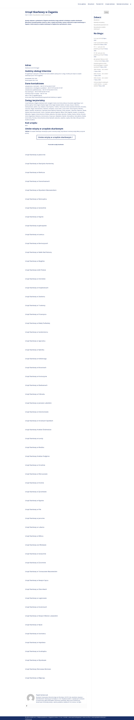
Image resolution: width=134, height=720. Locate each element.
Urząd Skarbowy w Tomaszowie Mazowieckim (41, 571)
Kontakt (65, 717)
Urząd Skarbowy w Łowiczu (34, 234)
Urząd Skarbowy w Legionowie (36, 598)
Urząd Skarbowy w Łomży (34, 438)
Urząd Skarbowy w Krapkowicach (36, 288)
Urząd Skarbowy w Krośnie (34, 483)
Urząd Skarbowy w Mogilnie (35, 261)
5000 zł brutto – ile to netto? (101, 78)
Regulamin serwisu (53, 717)
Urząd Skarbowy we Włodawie (35, 545)
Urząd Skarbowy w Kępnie (34, 217)
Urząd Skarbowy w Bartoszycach (36, 243)
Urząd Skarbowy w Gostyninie (35, 554)
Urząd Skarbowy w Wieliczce (35, 172)
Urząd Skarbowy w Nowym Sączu (36, 580)
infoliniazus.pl (28, 719)
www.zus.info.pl (86, 717)
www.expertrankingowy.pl (75, 717)
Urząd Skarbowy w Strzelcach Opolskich (39, 421)
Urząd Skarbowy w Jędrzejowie (36, 226)
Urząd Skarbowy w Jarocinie (35, 518)
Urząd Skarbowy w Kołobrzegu (36, 359)
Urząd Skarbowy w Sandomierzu (36, 332)
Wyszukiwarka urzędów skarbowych (42, 15)
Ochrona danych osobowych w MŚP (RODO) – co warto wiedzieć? (101, 84)
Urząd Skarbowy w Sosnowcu (35, 634)
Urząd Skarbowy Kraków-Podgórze (37, 456)
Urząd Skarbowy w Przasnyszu (35, 314)
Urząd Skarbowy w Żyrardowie (36, 492)
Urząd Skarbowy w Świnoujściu (36, 199)
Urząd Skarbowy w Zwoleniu (35, 297)
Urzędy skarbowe (110, 4)
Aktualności (91, 4)
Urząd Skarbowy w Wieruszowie (36, 474)
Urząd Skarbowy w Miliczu (34, 536)
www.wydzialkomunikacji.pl (98, 717)
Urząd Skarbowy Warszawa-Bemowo (38, 669)
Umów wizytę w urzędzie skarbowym (54, 137)
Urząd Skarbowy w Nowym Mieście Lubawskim (41, 616)
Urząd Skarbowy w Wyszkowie (35, 660)
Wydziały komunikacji (122, 4)
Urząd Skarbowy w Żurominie (35, 563)
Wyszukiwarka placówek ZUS (101, 25)
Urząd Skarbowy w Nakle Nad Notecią (38, 252)
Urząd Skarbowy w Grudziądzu (36, 651)
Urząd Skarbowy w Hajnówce (35, 642)
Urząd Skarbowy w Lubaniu (34, 527)
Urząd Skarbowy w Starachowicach (37, 181)
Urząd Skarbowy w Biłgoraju (35, 678)
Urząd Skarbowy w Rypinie (34, 501)
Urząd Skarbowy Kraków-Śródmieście (38, 430)
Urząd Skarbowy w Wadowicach (36, 385)
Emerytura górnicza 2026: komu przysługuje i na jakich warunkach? (101, 65)
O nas (60, 717)
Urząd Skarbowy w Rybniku (34, 350)
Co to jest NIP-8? (98, 38)
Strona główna (82, 4)
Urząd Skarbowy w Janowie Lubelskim (38, 403)
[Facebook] (26, 706)
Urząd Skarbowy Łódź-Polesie (35, 270)
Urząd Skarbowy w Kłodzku (34, 447)
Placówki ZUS (99, 4)
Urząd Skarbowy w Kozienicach (36, 607)
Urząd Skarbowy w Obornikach (36, 589)
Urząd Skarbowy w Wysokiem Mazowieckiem (40, 190)
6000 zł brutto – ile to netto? (101, 73)
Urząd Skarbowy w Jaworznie (35, 155)
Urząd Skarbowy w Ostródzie (35, 279)
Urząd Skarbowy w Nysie (33, 625)
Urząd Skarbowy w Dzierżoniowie (36, 412)
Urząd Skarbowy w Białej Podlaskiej (37, 323)
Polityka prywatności (42, 717)
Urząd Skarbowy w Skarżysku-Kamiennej (39, 164)
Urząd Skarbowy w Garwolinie (35, 208)
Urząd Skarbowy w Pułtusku (35, 394)
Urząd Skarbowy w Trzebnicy (35, 305)
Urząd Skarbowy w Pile (33, 509)
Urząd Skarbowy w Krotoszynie (36, 376)
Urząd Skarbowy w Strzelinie (35, 465)
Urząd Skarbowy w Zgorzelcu (35, 341)
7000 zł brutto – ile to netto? (101, 69)
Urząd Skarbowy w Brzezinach (35, 367)
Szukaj (106, 12)
